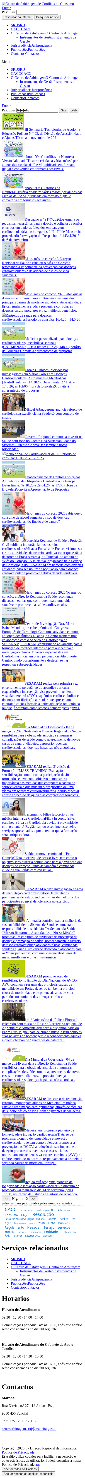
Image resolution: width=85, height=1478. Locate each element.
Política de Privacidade (18, 1452)
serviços (64, 1227)
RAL (7, 1235)
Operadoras (35, 1232)
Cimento (52, 1219)
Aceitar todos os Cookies (20, 1469)
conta (32, 1223)
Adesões (48, 1235)
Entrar (6, 8)
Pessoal (33, 1227)
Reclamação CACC (46, 1210)
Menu (6, 62)
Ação (8, 1223)
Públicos (64, 1223)
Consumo (11, 1215)
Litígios (25, 1215)
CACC (11, 1209)
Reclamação (27, 1210)
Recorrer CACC (32, 1235)
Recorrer (17, 1235)
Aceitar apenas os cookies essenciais (28, 1474)
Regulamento (14, 1227)
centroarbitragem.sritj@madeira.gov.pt (29, 1429)
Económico (20, 1223)
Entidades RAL (70, 1232)
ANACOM (9, 1232)
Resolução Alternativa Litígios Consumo (25, 1219)
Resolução (43, 1214)
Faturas (21, 1232)
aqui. (38, 1464)
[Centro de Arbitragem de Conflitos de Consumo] (38, 4)
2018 (41, 1223)
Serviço (49, 1227)
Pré (73, 1219)
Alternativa (64, 1210)
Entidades (51, 1231)
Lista (51, 1222)
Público (63, 1219)
